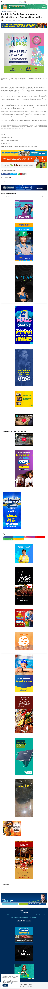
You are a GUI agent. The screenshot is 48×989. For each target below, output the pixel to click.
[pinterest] (29, 921)
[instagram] (27, 921)
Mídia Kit (30, 984)
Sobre (21, 984)
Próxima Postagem (42, 196)
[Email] (23, 174)
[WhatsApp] (19, 174)
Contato (25, 984)
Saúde (14, 170)
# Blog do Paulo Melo (11, 11)
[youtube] (24, 921)
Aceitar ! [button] (5, 985)
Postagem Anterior (5, 196)
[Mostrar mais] (26, 174)
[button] (1, 2)
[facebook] (18, 921)
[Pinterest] (21, 174)
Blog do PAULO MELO (27, 986)
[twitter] (21, 921)
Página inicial (3, 11)
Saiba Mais (11, 983)
